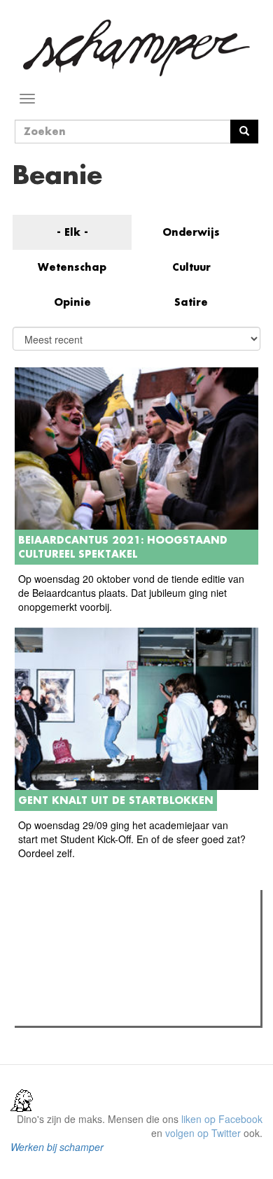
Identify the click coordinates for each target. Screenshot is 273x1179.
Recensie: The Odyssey (95, 961)
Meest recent (141, 932)
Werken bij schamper (57, 1147)
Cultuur (191, 267)
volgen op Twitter (203, 1133)
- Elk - (72, 232)
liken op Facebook (221, 1119)
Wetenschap (72, 267)
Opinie (72, 302)
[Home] (136, 48)
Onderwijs (191, 232)
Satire (191, 302)
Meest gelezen (62, 932)
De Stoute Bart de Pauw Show (108, 1011)
